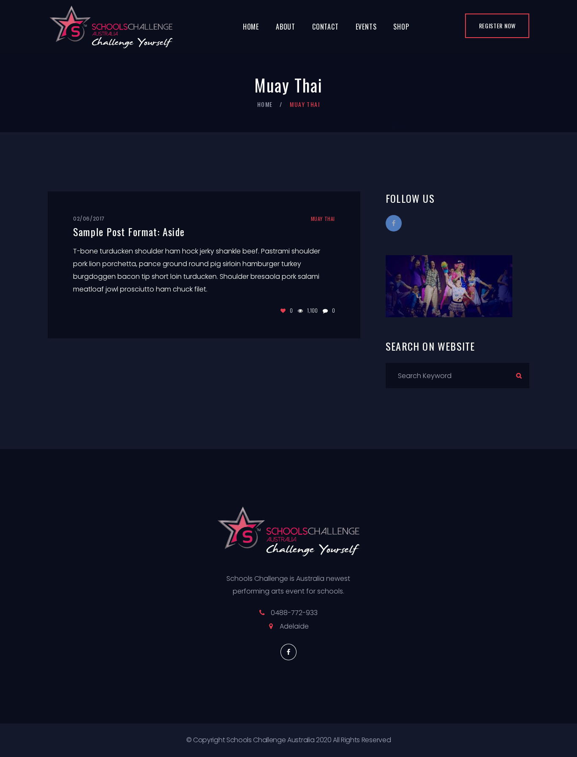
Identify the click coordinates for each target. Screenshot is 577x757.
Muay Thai (323, 218)
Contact (325, 27)
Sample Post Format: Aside (129, 231)
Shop (401, 27)
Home (251, 27)
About (285, 27)
